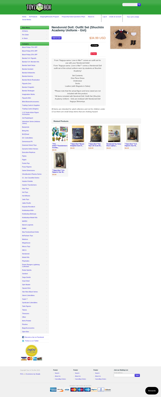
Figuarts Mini (26, 98)
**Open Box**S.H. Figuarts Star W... (131, 145)
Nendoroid (25, 254)
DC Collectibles (27, 138)
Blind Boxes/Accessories (30, 102)
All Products (33, 17)
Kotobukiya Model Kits (29, 217)
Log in (105, 17)
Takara (24, 310)
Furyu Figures (27, 167)
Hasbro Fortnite (27, 181)
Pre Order (25, 35)
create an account (115, 17)
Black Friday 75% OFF (29, 47)
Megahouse (26, 243)
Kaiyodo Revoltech (28, 207)
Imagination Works (28, 94)
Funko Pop (26, 163)
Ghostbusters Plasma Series (32, 174)
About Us (91, 17)
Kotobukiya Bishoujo (29, 214)
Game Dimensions (28, 170)
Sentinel (25, 274)
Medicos (25, 239)
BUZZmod (25, 134)
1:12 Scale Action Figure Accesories (30, 113)
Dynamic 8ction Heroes (30, 149)
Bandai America (27, 76)
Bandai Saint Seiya (28, 65)
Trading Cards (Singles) (30, 109)
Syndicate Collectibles (29, 303)
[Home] (39, 11)
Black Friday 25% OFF (29, 54)
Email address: (118, 372)
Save (94, 54)
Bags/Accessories (28, 328)
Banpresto (25, 127)
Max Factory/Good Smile (30, 232)
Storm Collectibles (28, 295)
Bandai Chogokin (28, 87)
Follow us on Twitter (32, 341)
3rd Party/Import (27, 118)
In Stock (25, 38)
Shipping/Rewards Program (49, 17)
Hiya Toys (25, 189)
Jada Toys (25, 199)
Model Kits (25, 257)
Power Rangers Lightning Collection (31, 265)
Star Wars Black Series (30, 292)
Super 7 (25, 299)
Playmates (25, 261)
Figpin (24, 160)
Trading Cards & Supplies (31, 105)
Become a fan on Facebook (34, 337)
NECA (24, 250)
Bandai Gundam (27, 69)
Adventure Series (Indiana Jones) (31, 122)
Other (24, 317)
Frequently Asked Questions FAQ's (73, 17)
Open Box (25, 332)
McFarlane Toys (27, 236)
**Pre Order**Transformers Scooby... (59, 146)
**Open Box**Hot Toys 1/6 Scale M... (95, 145)
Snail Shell (26, 281)
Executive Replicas (28, 152)
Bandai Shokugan (28, 91)
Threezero (25, 313)
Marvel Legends (27, 225)
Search (57, 373)
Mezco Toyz (26, 246)
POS (21, 374)
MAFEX (24, 221)
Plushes (25, 324)
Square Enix (26, 288)
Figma (24, 156)
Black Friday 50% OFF (29, 51)
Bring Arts (25, 131)
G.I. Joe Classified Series (30, 178)
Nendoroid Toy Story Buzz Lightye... (114, 145)
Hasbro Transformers (29, 185)
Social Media (26, 20)
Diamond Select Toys (29, 145)
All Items (25, 31)
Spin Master (26, 285)
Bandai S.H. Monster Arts (30, 62)
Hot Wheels (26, 196)
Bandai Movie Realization (31, 80)
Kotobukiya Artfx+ (28, 210)
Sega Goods (26, 277)
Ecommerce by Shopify (33, 374)
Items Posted (26, 321)
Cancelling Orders (60, 379)
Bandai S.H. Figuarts (29, 58)
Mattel (24, 228)
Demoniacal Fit (27, 141)
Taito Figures (26, 306)
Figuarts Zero (26, 83)
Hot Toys (25, 192)
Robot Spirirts (26, 270)
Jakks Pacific (26, 203)
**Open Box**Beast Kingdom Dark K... (77, 145)
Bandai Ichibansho (28, 73)
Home (24, 17)
